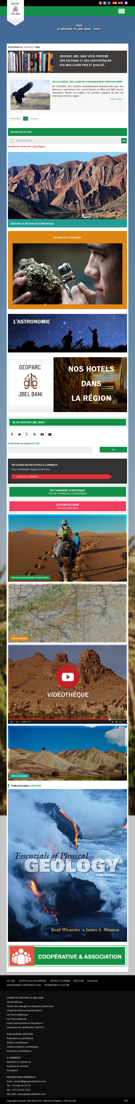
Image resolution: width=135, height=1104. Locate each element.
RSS (126, 1100)
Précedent (15, 118)
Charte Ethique (14, 1001)
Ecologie (92, 980)
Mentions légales (53, 1100)
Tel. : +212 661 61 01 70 (18, 1085)
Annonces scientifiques (19, 1051)
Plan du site (70, 1100)
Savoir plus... (117, 99)
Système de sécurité (17, 1066)
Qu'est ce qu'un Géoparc (33, 980)
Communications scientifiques (23, 1046)
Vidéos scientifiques (17, 1042)
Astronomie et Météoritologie (24, 985)
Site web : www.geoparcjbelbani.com (26, 1094)
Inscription (12, 1070)
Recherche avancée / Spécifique (26, 146)
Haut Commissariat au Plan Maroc (25, 1023)
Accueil (28, 46)
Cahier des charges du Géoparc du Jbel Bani (30, 1006)
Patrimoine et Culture (56, 985)
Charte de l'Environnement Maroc (24, 1010)
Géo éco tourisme (60, 980)
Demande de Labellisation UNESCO (25, 1027)
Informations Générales (21, 1077)
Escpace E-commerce (27, 476)
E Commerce (14, 1057)
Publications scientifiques (20, 1038)
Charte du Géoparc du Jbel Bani (25, 997)
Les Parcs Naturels (17, 1018)
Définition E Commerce (19, 1061)
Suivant (34, 118)
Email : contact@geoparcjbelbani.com (26, 1081)
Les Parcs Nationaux (17, 1014)
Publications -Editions (20, 1034)
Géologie (78, 980)
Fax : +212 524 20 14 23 (18, 1089)
